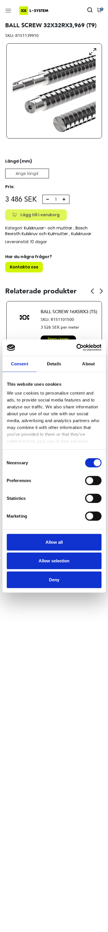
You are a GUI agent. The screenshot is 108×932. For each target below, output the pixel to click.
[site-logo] (34, 10)
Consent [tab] (19, 363)
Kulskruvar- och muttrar (48, 228)
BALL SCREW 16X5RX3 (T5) (69, 312)
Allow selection (54, 560)
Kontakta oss (24, 267)
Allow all (54, 541)
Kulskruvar (81, 234)
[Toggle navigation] (8, 11)
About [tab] (88, 363)
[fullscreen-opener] (92, 51)
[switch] (93, 480)
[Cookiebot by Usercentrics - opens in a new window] (76, 348)
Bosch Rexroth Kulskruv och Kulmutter (46, 231)
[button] (92, 291)
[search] (90, 11)
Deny (54, 579)
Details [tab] (54, 363)
